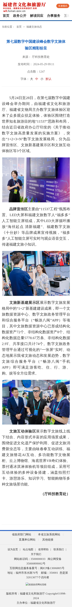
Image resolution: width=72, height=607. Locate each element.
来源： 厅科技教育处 (36, 56)
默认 (49, 78)
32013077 (32, 577)
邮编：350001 (49, 572)
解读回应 (36, 15)
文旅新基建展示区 (24, 302)
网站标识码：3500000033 (29, 558)
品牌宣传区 (18, 209)
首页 (6, 15)
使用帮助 (43, 549)
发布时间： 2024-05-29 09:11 (36, 64)
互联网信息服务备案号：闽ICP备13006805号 (37, 568)
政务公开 (19, 15)
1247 (42, 71)
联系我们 (59, 549)
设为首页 (13, 549)
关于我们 (36, 554)
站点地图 (28, 549)
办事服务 (53, 15)
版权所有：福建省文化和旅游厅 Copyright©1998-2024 (36, 596)
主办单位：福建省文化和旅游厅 (36, 602)
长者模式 (62, 6)
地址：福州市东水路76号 (22, 572)
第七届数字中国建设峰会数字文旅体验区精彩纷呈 (36, 44)
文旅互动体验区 (22, 431)
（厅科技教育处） (55, 494)
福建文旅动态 (34, 26)
